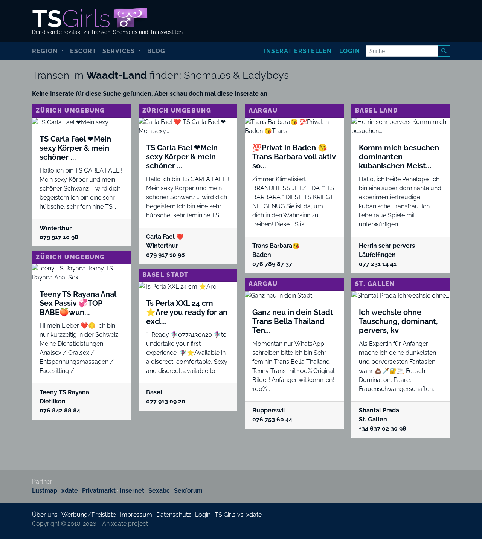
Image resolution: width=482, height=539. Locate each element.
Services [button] (119, 51)
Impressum (136, 514)
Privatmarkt (99, 490)
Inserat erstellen (298, 51)
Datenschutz (173, 514)
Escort (83, 51)
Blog (156, 51)
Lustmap (44, 490)
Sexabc (159, 490)
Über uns (45, 514)
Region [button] (45, 51)
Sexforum (188, 490)
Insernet (132, 490)
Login (349, 51)
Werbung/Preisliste (88, 514)
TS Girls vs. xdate (238, 514)
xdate (69, 490)
